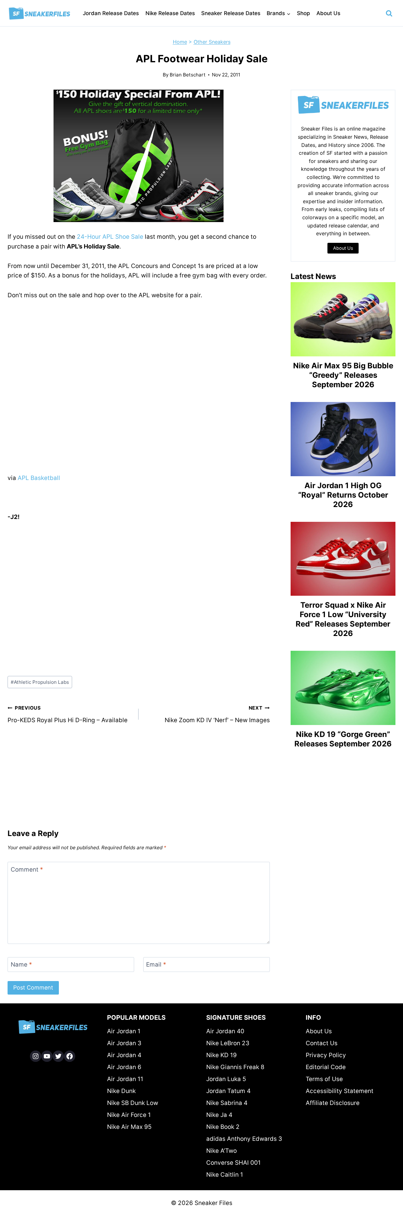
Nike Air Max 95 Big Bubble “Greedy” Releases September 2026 (343, 375)
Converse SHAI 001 (233, 1162)
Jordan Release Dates (111, 13)
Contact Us (322, 1043)
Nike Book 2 (223, 1126)
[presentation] (343, 319)
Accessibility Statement (339, 1091)
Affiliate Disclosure (333, 1103)
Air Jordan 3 (124, 1043)
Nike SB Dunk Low (132, 1103)
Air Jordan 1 (123, 1031)
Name (21, 964)
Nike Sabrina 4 (226, 1103)
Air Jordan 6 (124, 1067)
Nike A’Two (221, 1150)
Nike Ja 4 (219, 1114)
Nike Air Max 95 (129, 1126)
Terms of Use (324, 1079)
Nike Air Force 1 (129, 1114)
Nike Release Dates (170, 13)
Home (180, 42)
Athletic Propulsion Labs (40, 682)
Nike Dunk (121, 1091)
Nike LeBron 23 (227, 1043)
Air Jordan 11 (125, 1079)
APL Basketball (39, 478)
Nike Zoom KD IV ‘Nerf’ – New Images (217, 714)
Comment (27, 869)
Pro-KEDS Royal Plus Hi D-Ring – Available (68, 714)
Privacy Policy (326, 1055)
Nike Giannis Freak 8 (235, 1067)
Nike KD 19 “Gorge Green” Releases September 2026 (343, 739)
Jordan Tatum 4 (228, 1091)
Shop (303, 13)
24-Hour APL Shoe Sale (110, 236)
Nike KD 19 (221, 1055)
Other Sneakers (212, 42)
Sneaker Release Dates (230, 13)
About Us (328, 13)
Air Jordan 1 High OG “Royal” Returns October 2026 (343, 495)
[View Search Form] (389, 13)
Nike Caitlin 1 (224, 1174)
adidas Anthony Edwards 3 (244, 1138)
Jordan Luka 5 (226, 1079)
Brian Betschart (188, 75)
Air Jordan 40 (225, 1031)
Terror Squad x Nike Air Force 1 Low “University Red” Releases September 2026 (343, 619)
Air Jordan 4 (124, 1055)
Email (156, 964)
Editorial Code (326, 1067)
